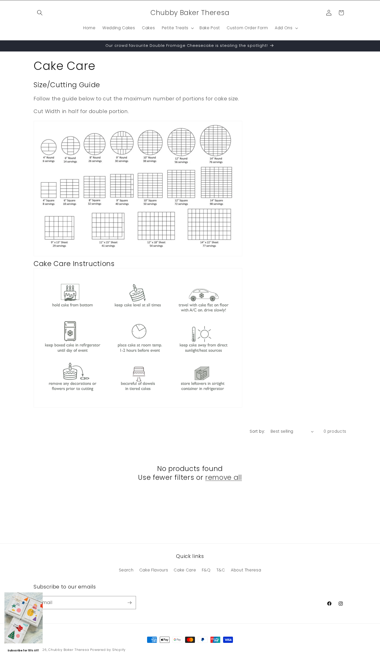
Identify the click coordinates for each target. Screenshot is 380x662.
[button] (40, 12)
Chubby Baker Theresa (68, 650)
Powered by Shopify (108, 650)
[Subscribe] (129, 602)
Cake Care (185, 570)
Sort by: (257, 431)
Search (126, 570)
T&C (220, 570)
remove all (223, 477)
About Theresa (246, 570)
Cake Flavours (153, 570)
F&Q (206, 570)
